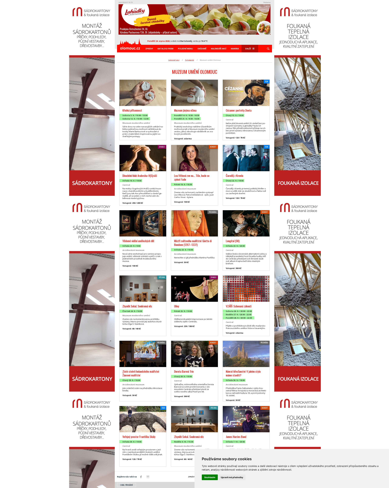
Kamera (235, 48)
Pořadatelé (189, 60)
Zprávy (149, 48)
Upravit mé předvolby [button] (232, 477)
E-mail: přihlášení (126, 485)
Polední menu (185, 48)
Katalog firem (165, 48)
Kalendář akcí (218, 48)
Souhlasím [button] (209, 477)
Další (248, 48)
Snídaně (202, 48)
